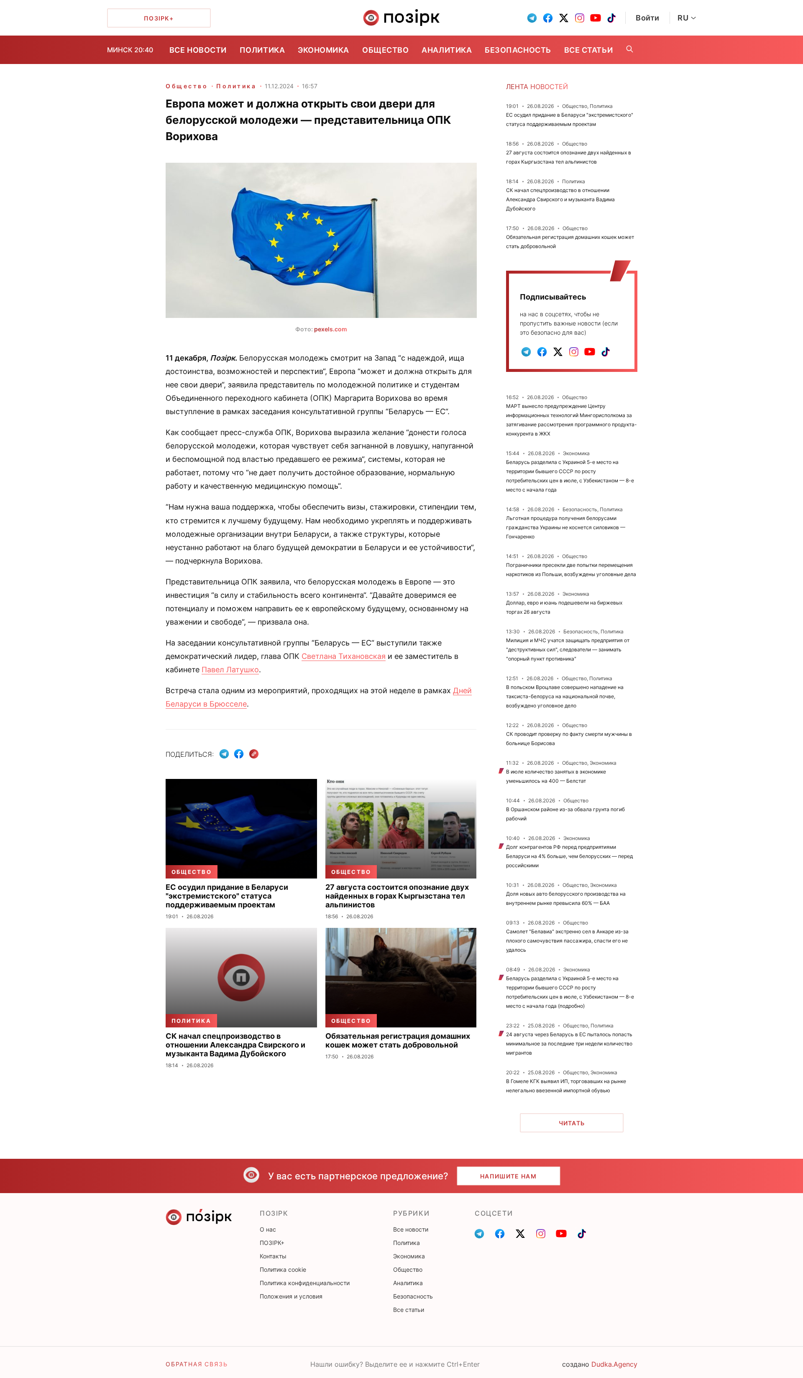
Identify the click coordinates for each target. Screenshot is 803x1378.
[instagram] (579, 18)
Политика (262, 50)
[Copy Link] (254, 754)
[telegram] (532, 18)
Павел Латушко (230, 669)
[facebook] (548, 18)
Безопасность (518, 50)
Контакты (273, 1256)
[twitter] (563, 18)
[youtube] (595, 18)
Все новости (198, 50)
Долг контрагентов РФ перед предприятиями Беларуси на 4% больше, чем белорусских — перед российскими (569, 856)
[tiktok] (611, 18)
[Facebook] (239, 754)
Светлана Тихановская (344, 656)
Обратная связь (197, 1364)
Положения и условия (291, 1296)
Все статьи (588, 50)
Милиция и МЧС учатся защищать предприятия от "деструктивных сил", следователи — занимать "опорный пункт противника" (567, 649)
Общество (385, 50)
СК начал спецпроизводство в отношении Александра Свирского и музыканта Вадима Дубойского (560, 199)
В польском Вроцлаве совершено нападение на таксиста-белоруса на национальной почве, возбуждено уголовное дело (565, 696)
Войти (648, 17)
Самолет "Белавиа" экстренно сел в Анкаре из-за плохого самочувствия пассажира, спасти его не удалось (567, 940)
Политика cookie (283, 1269)
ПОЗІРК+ (272, 1242)
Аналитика (447, 50)
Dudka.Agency (614, 1364)
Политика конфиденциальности (305, 1282)
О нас (268, 1229)
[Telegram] (224, 754)
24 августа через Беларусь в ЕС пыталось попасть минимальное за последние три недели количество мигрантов (569, 1043)
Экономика (323, 50)
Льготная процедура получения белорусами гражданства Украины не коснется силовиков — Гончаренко (565, 527)
